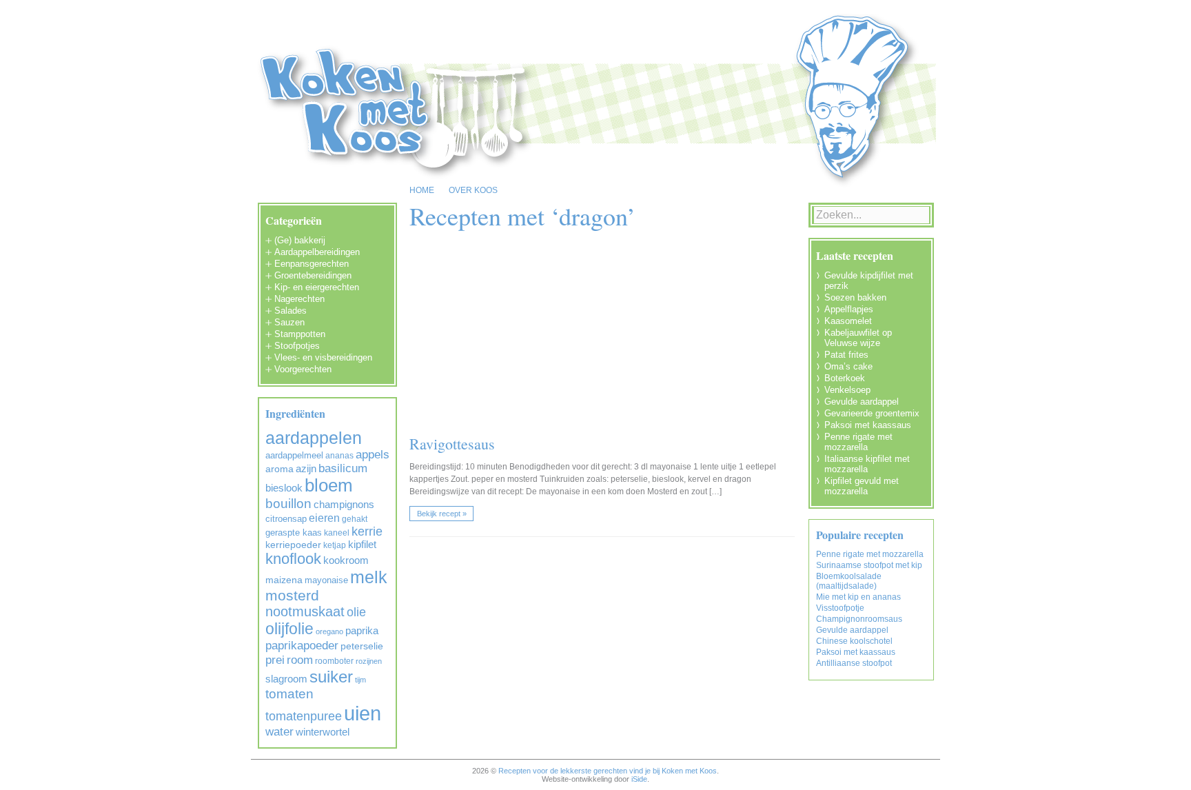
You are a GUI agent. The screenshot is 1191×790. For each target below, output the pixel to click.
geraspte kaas (293, 532)
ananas (339, 455)
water (279, 731)
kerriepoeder (293, 545)
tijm (360, 680)
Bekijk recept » (442, 513)
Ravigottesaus (452, 444)
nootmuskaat (305, 611)
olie (356, 612)
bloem (329, 485)
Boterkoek (844, 378)
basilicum (342, 468)
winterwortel (322, 732)
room (300, 660)
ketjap (334, 545)
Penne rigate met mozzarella (858, 442)
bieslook (284, 488)
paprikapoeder (301, 645)
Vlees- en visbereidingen (323, 357)
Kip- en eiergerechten (316, 287)
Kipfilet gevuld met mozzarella (861, 486)
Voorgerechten (303, 369)
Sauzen (289, 322)
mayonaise (326, 580)
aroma (279, 469)
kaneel (336, 533)
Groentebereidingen (313, 275)
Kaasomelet (848, 321)
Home (421, 190)
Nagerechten (299, 299)
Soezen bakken (855, 297)
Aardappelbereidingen (317, 252)
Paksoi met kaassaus (867, 425)
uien (362, 713)
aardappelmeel (294, 455)
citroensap (286, 519)
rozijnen (369, 661)
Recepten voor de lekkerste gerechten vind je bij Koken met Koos (607, 771)
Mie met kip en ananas (858, 597)
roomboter (334, 661)
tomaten (289, 694)
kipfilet (362, 544)
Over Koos (473, 190)
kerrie (367, 531)
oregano (329, 631)
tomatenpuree (303, 716)
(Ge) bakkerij (299, 240)
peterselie (361, 645)
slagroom (286, 679)
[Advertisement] (611, 335)
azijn (306, 468)
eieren (324, 518)
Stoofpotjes (297, 346)
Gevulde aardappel (861, 401)
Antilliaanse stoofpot (854, 663)
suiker (331, 676)
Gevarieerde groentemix (871, 413)
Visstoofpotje (840, 608)
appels (372, 454)
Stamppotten (299, 334)
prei (275, 660)
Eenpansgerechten (311, 264)
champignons (344, 504)
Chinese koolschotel (854, 641)
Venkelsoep (847, 390)
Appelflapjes (848, 309)
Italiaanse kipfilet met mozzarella (867, 464)
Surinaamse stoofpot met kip (869, 565)
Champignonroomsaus (859, 619)
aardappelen (313, 437)
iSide (639, 779)
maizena (284, 579)
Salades (290, 310)
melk (368, 577)
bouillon (288, 503)
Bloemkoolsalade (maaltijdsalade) (849, 581)
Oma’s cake (848, 366)
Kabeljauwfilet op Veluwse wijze (858, 337)
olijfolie (289, 629)
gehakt (354, 519)
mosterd (292, 595)
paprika (361, 630)
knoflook (293, 558)
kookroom (346, 560)
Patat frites (846, 355)
